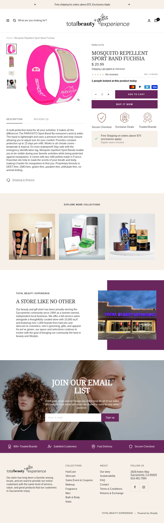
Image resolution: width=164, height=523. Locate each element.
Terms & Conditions (111, 488)
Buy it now (124, 104)
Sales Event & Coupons (79, 480)
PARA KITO (98, 45)
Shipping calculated (102, 68)
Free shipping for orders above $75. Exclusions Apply (82, 4)
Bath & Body (73, 497)
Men (68, 493)
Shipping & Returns (23, 180)
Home (9, 38)
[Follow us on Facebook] (135, 487)
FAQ (102, 480)
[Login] (149, 20)
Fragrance (71, 488)
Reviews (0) (41, 119)
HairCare (71, 471)
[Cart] (156, 20)
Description (14, 119)
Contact (104, 484)
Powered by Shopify (147, 513)
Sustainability (107, 476)
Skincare (71, 476)
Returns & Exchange (111, 493)
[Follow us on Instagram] (143, 487)
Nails (68, 501)
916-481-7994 (139, 478)
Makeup (70, 484)
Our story (105, 471)
